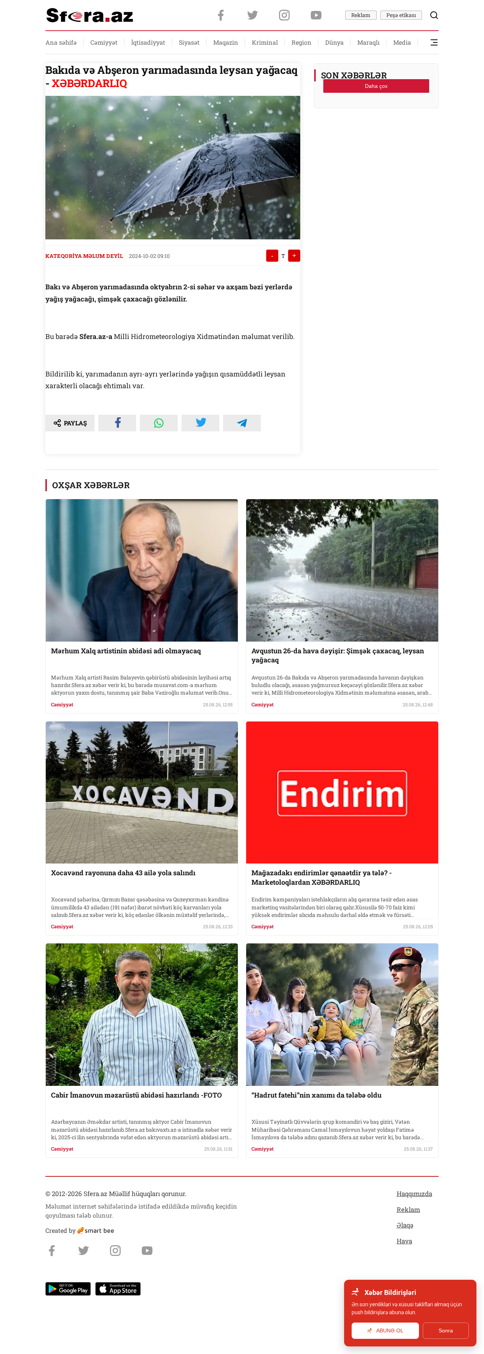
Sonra (446, 1330)
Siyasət (189, 42)
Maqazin (225, 42)
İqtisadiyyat (148, 42)
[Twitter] (252, 15)
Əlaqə (405, 1225)
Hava (404, 1241)
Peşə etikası (401, 15)
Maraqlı (368, 42)
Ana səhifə (61, 42)
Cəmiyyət (104, 42)
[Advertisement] (376, 133)
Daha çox (376, 86)
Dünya (334, 42)
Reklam (361, 15)
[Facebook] (220, 15)
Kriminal (265, 42)
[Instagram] (284, 15)
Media (402, 42)
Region (302, 42)
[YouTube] (316, 15)
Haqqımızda (414, 1193)
